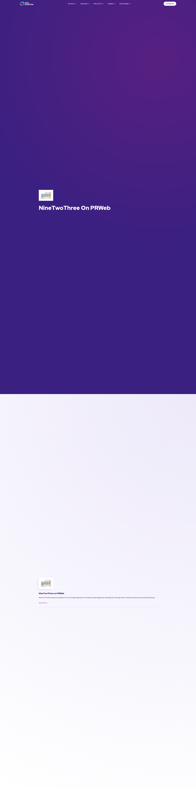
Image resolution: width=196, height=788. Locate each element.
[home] (27, 3)
